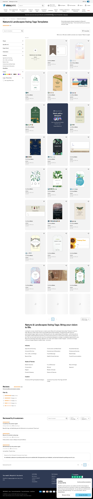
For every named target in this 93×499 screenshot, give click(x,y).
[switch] (87, 1)
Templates (13, 18)
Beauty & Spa (28, 356)
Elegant (27, 369)
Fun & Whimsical (51, 364)
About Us (53, 476)
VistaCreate (5, 1)
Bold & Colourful (29, 364)
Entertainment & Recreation (53, 351)
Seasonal (71, 367)
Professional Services (74, 351)
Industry (5, 55)
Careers (53, 478)
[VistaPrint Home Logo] (9, 5)
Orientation (5, 51)
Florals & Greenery (29, 372)
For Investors (54, 479)
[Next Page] (56, 319)
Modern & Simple (51, 369)
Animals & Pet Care (29, 351)
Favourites (86, 31)
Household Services (74, 348)
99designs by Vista (13, 1)
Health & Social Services (53, 356)
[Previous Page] (49, 319)
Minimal (49, 367)
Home (4, 18)
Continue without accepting (84, 481)
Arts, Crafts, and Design (31, 353)
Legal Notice (32, 491)
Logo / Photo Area (7, 77)
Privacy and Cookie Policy (16, 491)
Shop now (66, 14)
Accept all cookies (83, 495)
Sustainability (54, 483)
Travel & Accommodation (75, 356)
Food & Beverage (51, 353)
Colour (4, 71)
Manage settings (66, 495)
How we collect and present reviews (11, 388)
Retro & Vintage (73, 364)
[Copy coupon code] (53, 15)
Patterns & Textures (51, 372)
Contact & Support (36, 478)
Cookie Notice (61, 491)
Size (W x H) (5, 44)
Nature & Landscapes (21, 18)
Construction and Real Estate (54, 348)
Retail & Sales (72, 353)
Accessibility (34, 481)
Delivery (33, 479)
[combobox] (30, 5)
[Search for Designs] (22, 31)
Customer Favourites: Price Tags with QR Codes (57, 380)
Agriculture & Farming (30, 348)
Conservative (28, 367)
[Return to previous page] (78, 464)
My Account (34, 476)
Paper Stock (6, 48)
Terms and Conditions (25, 491)
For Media (54, 481)
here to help (11, 478)
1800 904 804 (5, 491)
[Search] (42, 5)
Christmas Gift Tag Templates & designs (34, 379)
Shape (4, 41)
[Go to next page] (88, 464)
